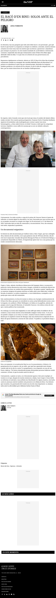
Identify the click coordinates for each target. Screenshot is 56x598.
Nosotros (3, 579)
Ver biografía (9, 407)
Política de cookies (6, 581)
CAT (52, 5)
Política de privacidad (7, 586)
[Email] (12, 40)
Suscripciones (5, 591)
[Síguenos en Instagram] (9, 594)
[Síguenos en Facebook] (2, 594)
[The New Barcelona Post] (8, 568)
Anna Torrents (16, 26)
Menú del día (5, 466)
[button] (3, 2)
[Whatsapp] (8, 40)
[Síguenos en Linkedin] (7, 594)
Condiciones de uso (6, 589)
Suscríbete (4, 5)
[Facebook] (1, 40)
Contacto (3, 576)
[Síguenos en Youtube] (11, 594)
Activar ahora (48, 395)
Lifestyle (19, 466)
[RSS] (14, 594)
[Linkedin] (5, 40)
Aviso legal (4, 584)
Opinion (5, 12)
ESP (54, 5)
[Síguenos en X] (4, 594)
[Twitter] (3, 40)
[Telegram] (10, 40)
